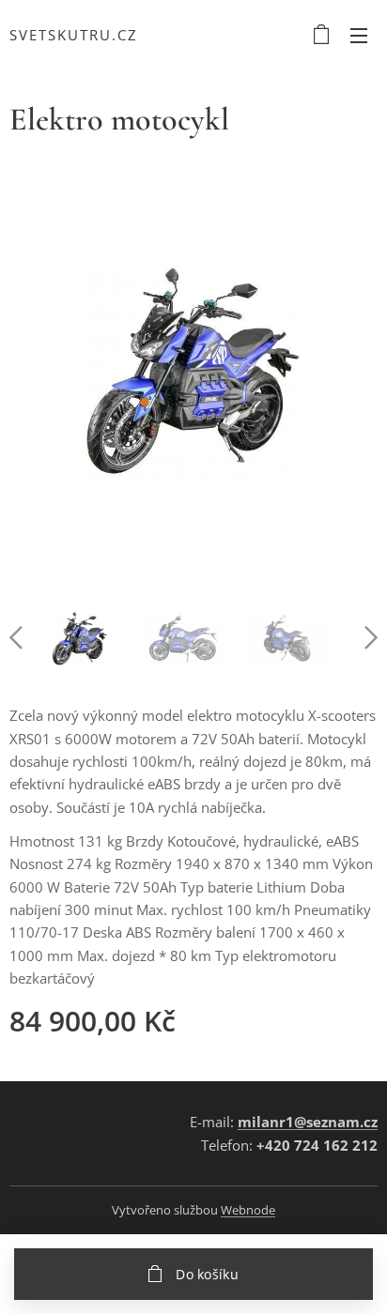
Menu (359, 34)
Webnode (248, 1209)
